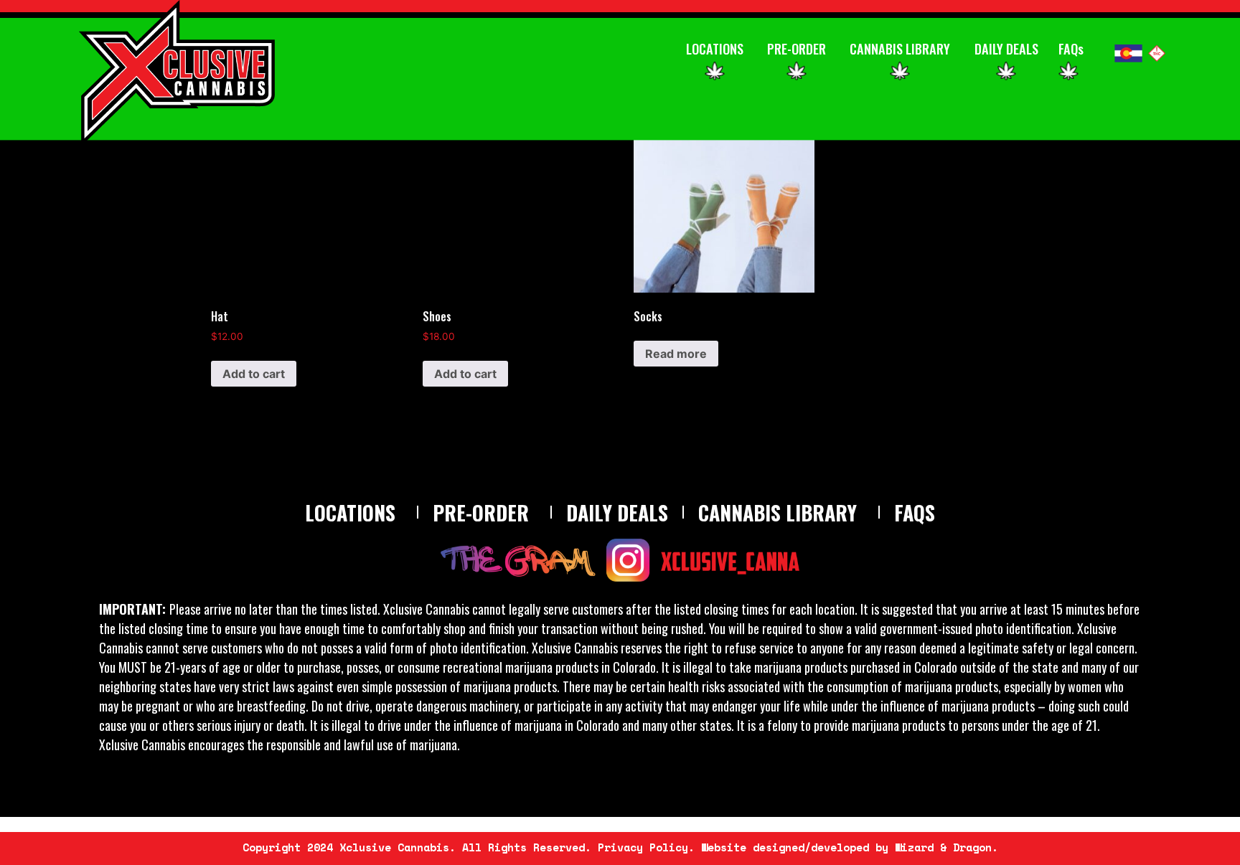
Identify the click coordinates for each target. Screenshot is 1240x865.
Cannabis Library (777, 512)
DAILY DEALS (1006, 48)
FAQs (1071, 48)
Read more (676, 353)
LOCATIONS (714, 48)
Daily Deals (617, 512)
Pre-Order (481, 512)
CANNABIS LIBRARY (900, 48)
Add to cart (253, 374)
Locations (350, 512)
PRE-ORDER (796, 48)
